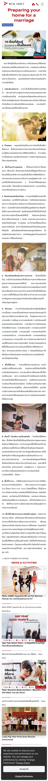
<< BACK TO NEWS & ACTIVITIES (15, 558)
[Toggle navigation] (41, 4)
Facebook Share (8, 25)
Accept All (24, 769)
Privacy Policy (23, 763)
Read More (6, 611)
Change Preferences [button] (24, 776)
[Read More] (24, 580)
